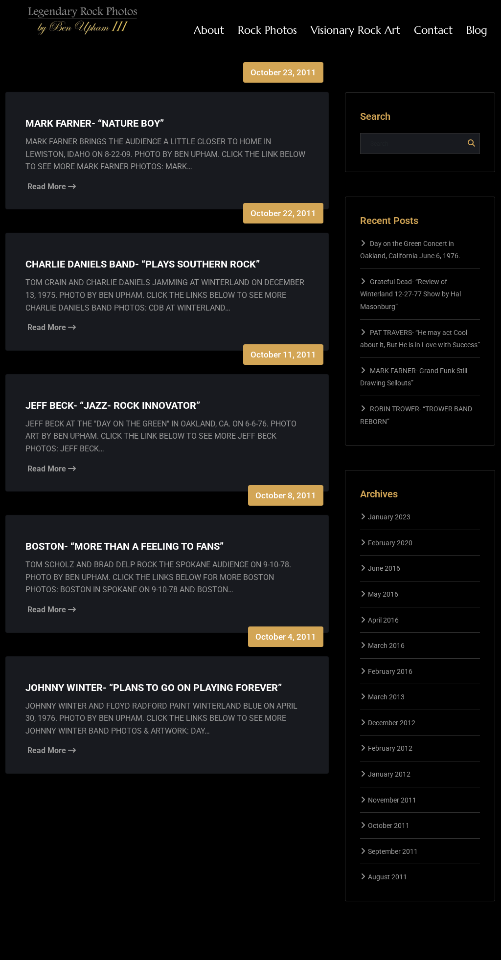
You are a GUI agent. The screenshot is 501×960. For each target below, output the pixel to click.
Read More (47, 186)
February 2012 (390, 748)
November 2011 (392, 800)
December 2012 (391, 723)
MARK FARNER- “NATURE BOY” (94, 123)
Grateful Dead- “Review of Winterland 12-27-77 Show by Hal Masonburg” (410, 294)
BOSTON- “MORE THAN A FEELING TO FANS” (124, 546)
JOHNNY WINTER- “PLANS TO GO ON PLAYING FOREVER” (153, 687)
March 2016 (386, 645)
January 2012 (389, 774)
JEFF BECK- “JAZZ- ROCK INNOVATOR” (112, 405)
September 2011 (393, 851)
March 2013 (386, 697)
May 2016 (383, 594)
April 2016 (383, 620)
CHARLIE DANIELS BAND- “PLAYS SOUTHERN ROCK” (142, 264)
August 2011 (387, 877)
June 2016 (384, 568)
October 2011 (389, 825)
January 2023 (389, 517)
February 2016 (390, 671)
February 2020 (390, 543)
